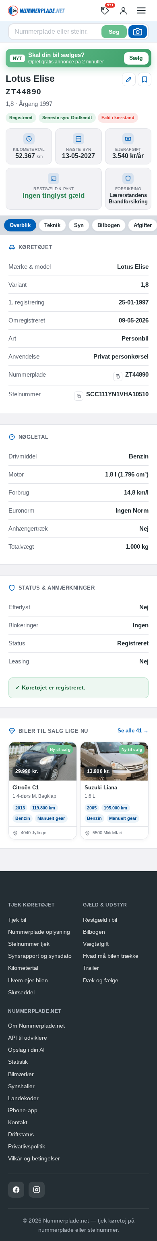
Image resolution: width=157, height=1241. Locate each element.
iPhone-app (22, 1110)
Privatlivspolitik (26, 1146)
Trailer (91, 968)
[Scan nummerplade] (137, 31)
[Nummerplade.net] (36, 11)
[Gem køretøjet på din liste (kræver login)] (144, 79)
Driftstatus (21, 1134)
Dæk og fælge (100, 980)
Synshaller (21, 1086)
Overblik (20, 225)
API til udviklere (27, 1037)
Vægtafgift (96, 944)
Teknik (52, 225)
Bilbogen (108, 225)
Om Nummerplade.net (36, 1025)
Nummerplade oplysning (39, 932)
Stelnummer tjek (29, 944)
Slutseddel (21, 992)
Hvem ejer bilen (28, 980)
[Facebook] (16, 1190)
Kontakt (17, 1122)
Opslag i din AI (26, 1049)
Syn (79, 225)
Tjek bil (17, 920)
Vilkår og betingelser (34, 1158)
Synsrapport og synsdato (40, 956)
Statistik (18, 1061)
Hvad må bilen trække (110, 956)
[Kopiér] (117, 376)
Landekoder (23, 1098)
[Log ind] (123, 10)
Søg (114, 31)
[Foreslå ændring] (129, 79)
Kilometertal (23, 968)
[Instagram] (37, 1190)
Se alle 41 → (133, 731)
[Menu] (141, 10)
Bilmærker (21, 1074)
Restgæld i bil (100, 920)
